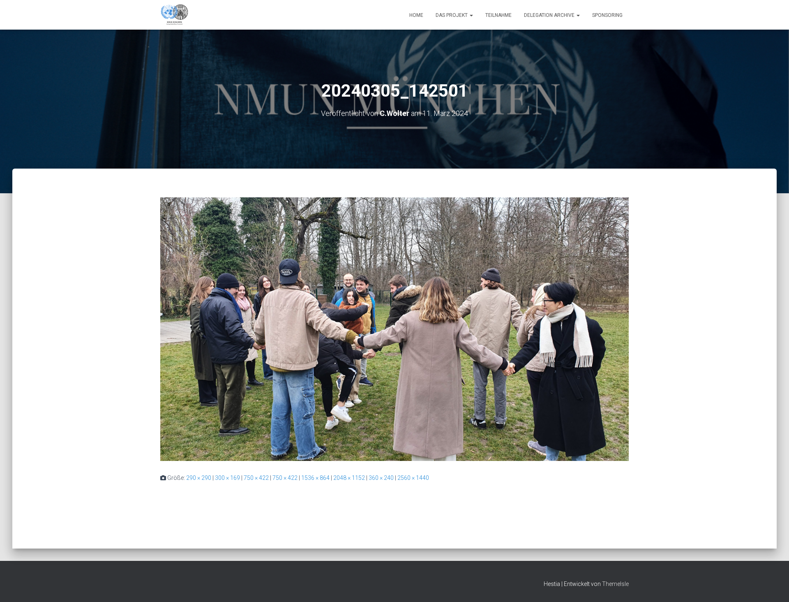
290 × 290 (198, 478)
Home (416, 15)
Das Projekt (452, 15)
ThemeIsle (615, 584)
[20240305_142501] (394, 328)
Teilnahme (498, 15)
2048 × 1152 (349, 478)
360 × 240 (381, 478)
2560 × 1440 (413, 478)
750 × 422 (256, 478)
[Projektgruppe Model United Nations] (174, 15)
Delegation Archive (550, 15)
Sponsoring (607, 15)
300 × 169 (227, 478)
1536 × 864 (315, 478)
